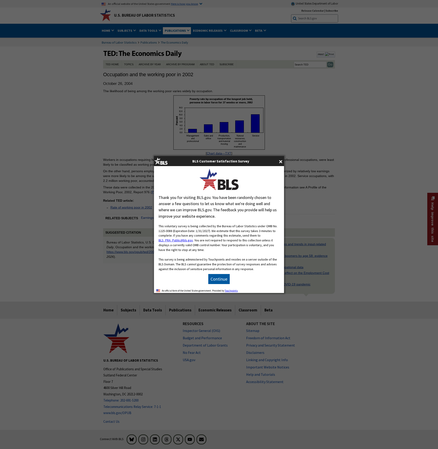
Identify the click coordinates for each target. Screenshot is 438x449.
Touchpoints (231, 290)
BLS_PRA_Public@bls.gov (176, 240)
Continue (219, 279)
